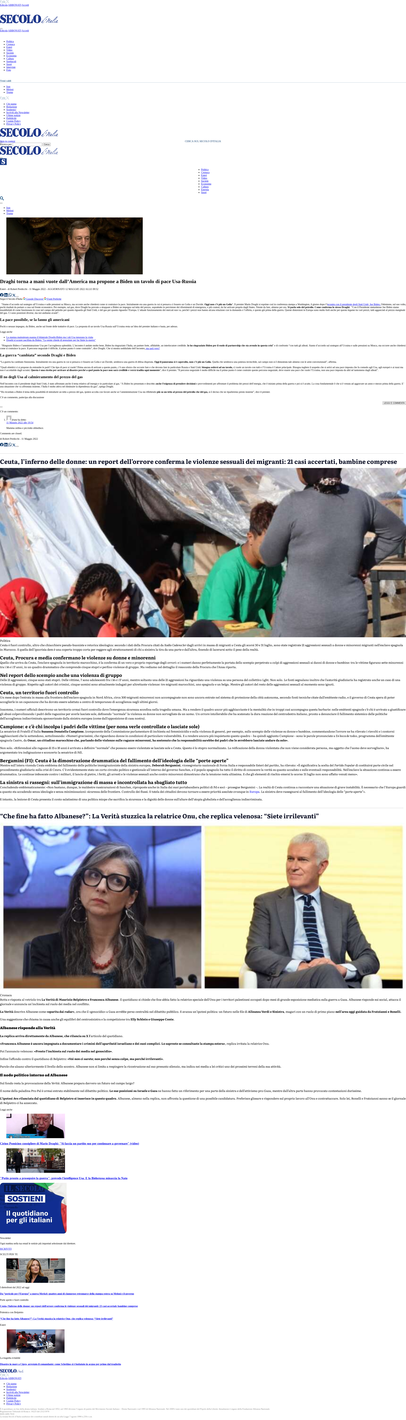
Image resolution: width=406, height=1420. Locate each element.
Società (10, 53)
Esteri (9, 47)
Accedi (25, 5)
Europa (254, 791)
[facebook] (1, 2)
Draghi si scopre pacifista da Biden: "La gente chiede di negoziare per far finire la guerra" (51, 340)
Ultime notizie (13, 115)
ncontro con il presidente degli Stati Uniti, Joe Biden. (354, 304)
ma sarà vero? (152, 348)
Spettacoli (11, 61)
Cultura (10, 58)
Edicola (4, 5)
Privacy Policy (13, 124)
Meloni (9, 89)
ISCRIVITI (6, 1249)
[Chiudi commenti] (1, 406)
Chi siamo (11, 104)
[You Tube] (4, 2)
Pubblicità (11, 118)
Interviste (11, 67)
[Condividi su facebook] (2, 295)
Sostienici (11, 109)
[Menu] (1, 157)
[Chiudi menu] (1, 28)
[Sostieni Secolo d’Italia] (33, 1232)
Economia (11, 55)
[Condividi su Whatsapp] (10, 295)
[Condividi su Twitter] (14, 295)
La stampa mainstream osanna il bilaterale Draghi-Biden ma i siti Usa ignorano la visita (49, 337)
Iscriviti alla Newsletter (17, 112)
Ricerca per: (6, 144)
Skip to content (7, 141)
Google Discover (35, 299)
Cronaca (10, 44)
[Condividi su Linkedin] (6, 295)
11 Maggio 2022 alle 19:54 (19, 422)
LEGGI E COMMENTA (394, 403)
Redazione (11, 106)
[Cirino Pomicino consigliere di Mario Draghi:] (35, 1137)
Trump (9, 92)
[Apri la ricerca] (2, 199)
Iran (8, 86)
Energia (205, 189)
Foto (8, 70)
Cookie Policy (13, 121)
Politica (10, 41)
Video (9, 50)
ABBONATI (14, 5)
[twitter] (7, 2)
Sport (9, 64)
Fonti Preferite (53, 299)
